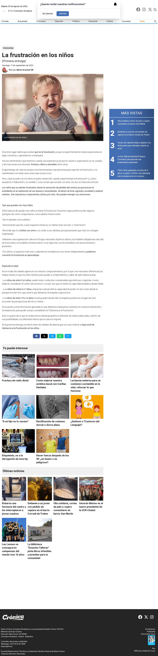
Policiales (41, 21)
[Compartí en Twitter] (44, 336)
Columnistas (8, 48)
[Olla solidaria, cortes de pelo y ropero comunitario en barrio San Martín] (65, 489)
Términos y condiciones (28, 651)
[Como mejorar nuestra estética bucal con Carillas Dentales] (52, 366)
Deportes (59, 21)
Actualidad (22, 21)
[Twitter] (150, 9)
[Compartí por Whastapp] (60, 336)
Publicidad (151, 632)
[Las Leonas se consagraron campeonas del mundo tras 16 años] (14, 530)
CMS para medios (141, 651)
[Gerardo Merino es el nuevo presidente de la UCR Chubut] (91, 489)
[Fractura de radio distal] (18, 366)
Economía (93, 21)
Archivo (41, 651)
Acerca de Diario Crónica (55, 651)
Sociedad (126, 21)
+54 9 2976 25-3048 (17, 644)
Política (75, 21)
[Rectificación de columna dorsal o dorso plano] (52, 407)
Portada (5, 21)
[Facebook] (138, 9)
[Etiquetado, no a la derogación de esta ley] (18, 441)
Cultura (110, 21)
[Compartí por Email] (52, 336)
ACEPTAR (62, 14)
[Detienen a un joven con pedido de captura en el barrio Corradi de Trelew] (40, 489)
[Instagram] (144, 9)
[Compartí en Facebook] (36, 336)
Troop (152, 651)
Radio (142, 21)
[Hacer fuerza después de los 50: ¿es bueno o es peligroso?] (52, 441)
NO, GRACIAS (48, 14)
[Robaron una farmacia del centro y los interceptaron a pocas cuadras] (14, 489)
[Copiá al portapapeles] (68, 336)
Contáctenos (150, 629)
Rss (153, 648)
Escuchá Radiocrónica (9, 651)
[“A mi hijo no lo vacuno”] (18, 407)
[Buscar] (155, 21)
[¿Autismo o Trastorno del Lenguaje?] (87, 407)
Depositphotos (6, 646)
